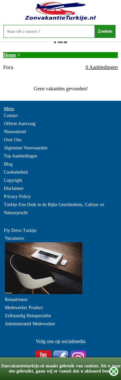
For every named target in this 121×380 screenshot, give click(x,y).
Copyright (13, 180)
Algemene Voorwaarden (25, 147)
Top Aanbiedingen (20, 156)
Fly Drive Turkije (20, 230)
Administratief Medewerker (30, 323)
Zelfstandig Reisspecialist (28, 315)
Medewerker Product (24, 307)
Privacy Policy (17, 196)
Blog (8, 164)
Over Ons (12, 139)
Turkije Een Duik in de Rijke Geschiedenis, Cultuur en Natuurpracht (54, 208)
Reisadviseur (16, 299)
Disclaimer (14, 188)
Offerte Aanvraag (19, 123)
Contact (11, 115)
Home (9, 55)
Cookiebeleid (16, 172)
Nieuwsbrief (15, 131)
